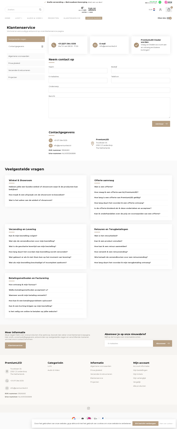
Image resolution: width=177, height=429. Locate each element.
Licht (18, 18)
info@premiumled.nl (19, 388)
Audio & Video (34, 18)
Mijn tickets (138, 374)
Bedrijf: (114, 67)
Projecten (53, 18)
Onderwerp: (54, 86)
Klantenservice (72, 18)
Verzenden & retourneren (19, 70)
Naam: (51, 67)
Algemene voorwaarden (18, 56)
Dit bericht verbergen (145, 423)
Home (7, 18)
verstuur (159, 124)
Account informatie (141, 366)
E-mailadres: (54, 76)
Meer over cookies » (166, 423)
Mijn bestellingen (140, 370)
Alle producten (139, 386)
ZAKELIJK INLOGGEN (93, 18)
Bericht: (52, 96)
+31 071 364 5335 (17, 381)
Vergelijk (137, 382)
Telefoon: (115, 76)
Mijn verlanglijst (139, 378)
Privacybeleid (14, 63)
